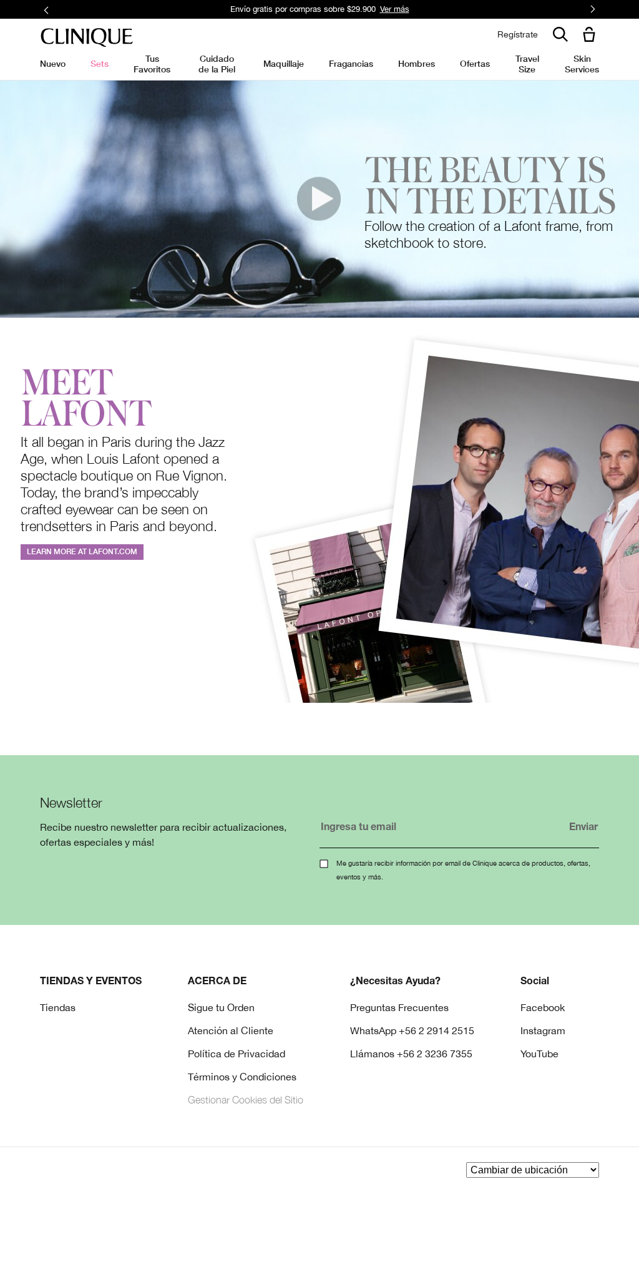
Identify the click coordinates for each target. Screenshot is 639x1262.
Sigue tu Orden (221, 1007)
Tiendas (58, 1007)
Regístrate (517, 34)
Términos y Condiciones (242, 1076)
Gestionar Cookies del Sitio (245, 1099)
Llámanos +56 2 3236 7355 (411, 1053)
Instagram (542, 1030)
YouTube (539, 1053)
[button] (592, 35)
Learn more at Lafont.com (82, 551)
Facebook (542, 1007)
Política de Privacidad (236, 1053)
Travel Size (527, 63)
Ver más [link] (394, 9)
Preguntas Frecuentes (399, 1007)
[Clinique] (87, 37)
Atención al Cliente (230, 1030)
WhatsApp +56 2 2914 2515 (412, 1030)
